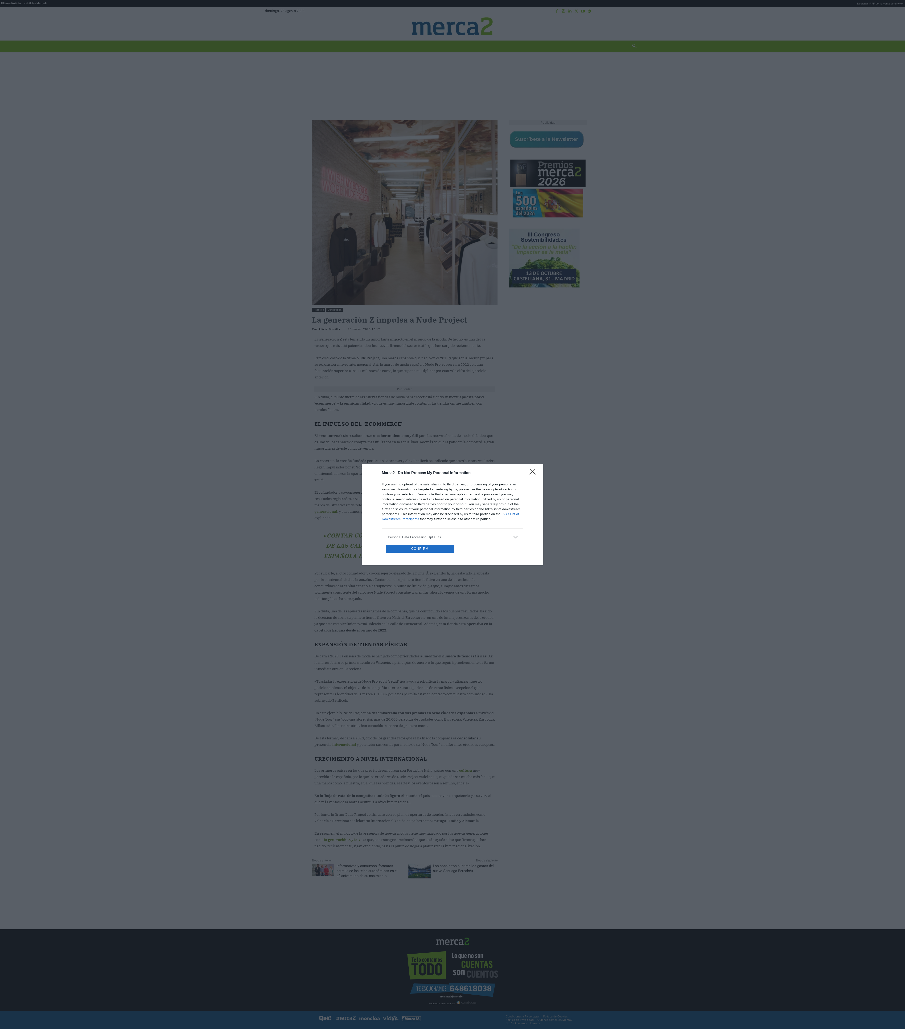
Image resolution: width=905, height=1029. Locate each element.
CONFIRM (420, 583)
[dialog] (452, 514)
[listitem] (452, 502)
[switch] (511, 513)
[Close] (534, 439)
